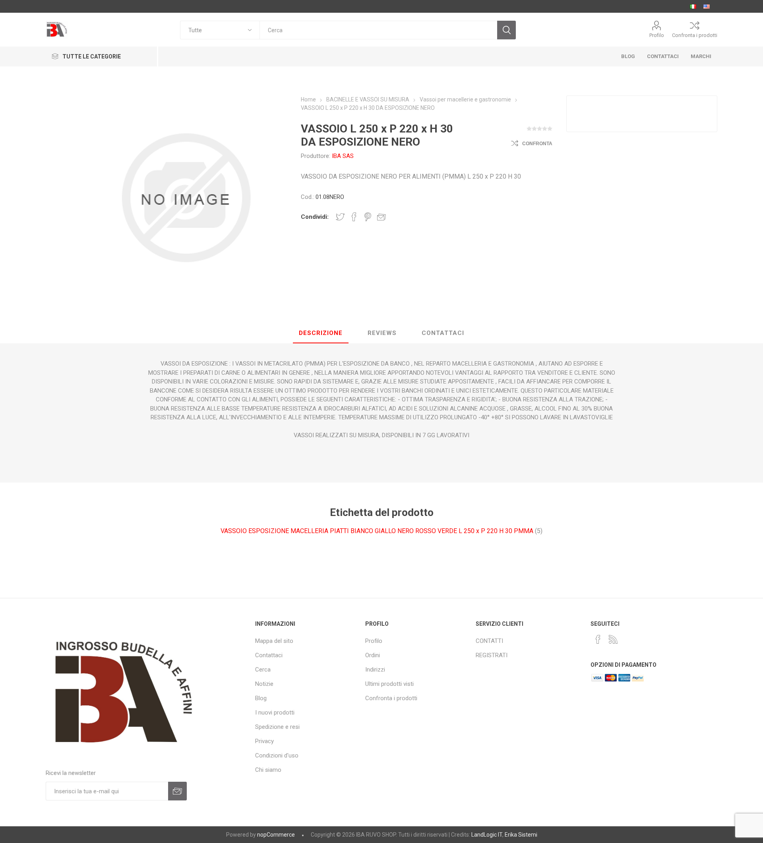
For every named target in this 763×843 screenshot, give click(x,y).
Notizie (264, 683)
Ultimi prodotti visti (389, 683)
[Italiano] (693, 6)
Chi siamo (268, 769)
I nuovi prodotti (274, 712)
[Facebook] (598, 639)
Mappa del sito (274, 640)
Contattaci (269, 655)
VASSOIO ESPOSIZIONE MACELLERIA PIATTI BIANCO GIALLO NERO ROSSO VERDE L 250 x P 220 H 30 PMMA (377, 531)
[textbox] (378, 30)
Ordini (372, 655)
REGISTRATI (491, 655)
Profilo (656, 35)
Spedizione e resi (277, 726)
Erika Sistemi (521, 834)
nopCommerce (276, 834)
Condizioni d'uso (276, 755)
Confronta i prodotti (694, 35)
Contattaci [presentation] (443, 333)
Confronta (537, 143)
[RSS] (613, 639)
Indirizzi (375, 669)
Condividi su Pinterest (368, 216)
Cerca (263, 669)
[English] (706, 6)
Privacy (264, 741)
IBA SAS (343, 156)
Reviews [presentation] (382, 333)
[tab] (321, 333)
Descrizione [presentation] (321, 333)
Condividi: (315, 216)
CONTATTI (489, 640)
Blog (261, 698)
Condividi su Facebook (354, 216)
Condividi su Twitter (340, 216)
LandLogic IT (486, 834)
